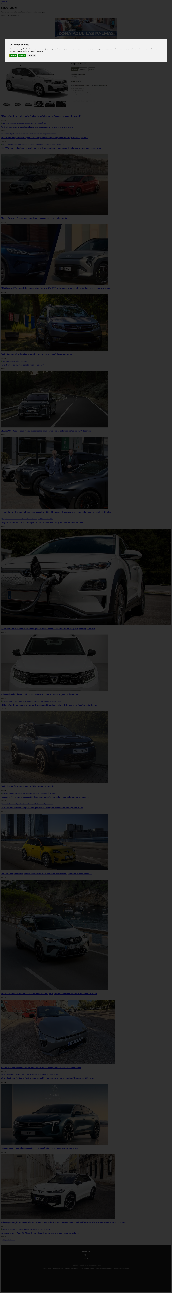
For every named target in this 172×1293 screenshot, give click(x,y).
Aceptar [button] (13, 55)
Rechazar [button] (22, 55)
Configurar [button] (31, 55)
